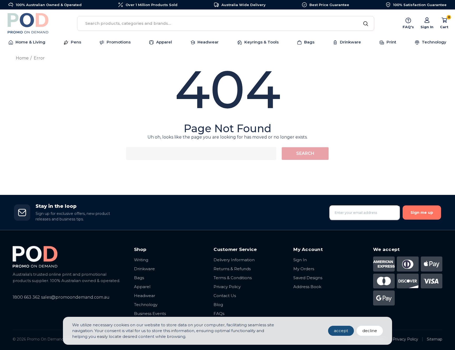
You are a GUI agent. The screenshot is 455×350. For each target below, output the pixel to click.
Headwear (144, 295)
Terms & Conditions (233, 277)
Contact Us (225, 295)
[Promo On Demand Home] (68, 256)
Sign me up (422, 212)
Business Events (150, 313)
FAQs (219, 313)
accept (341, 330)
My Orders (303, 268)
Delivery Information (234, 259)
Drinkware (144, 268)
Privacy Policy (227, 286)
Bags (139, 277)
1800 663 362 (26, 297)
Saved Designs (307, 277)
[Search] (366, 24)
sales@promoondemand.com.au (75, 297)
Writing (141, 259)
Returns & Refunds (232, 268)
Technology (145, 304)
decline (369, 330)
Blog (218, 304)
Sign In (300, 259)
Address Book (307, 286)
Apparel (142, 286)
